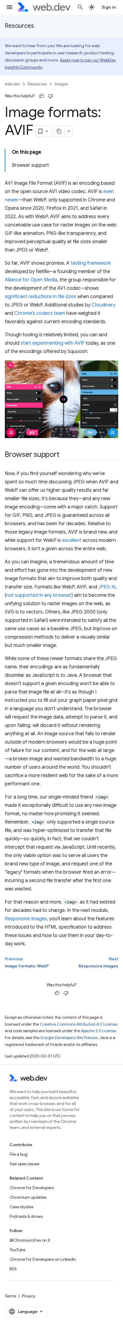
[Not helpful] (50, 96)
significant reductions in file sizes (40, 297)
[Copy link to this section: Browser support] (64, 455)
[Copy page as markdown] (59, 131)
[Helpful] (41, 96)
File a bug (18, 1154)
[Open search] (80, 7)
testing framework (91, 263)
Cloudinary (103, 305)
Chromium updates (28, 1197)
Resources (19, 26)
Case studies (21, 1206)
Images (61, 84)
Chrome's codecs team (39, 313)
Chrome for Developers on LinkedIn (43, 1259)
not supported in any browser (38, 595)
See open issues (24, 1163)
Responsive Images (26, 919)
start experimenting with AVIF (52, 343)
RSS (13, 1268)
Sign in (109, 7)
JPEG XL (107, 587)
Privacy (28, 1296)
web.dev (12, 84)
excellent (72, 540)
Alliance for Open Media (31, 280)
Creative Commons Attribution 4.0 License (78, 1024)
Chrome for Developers (32, 1187)
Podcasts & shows (26, 1216)
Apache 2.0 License (98, 1030)
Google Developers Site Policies (69, 1037)
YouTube (17, 1249)
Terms (10, 1296)
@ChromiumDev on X (30, 1240)
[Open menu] (10, 7)
